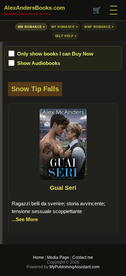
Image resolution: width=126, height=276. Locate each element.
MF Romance (63, 27)
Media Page (58, 257)
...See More (25, 219)
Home (38, 257)
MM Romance (30, 27)
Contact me (82, 257)
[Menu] (113, 10)
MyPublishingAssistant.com (73, 267)
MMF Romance (97, 27)
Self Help (64, 36)
